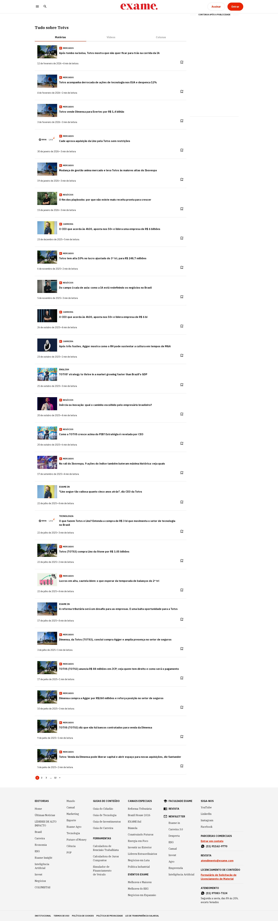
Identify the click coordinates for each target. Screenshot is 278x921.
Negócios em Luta (139, 860)
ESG (37, 851)
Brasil (38, 832)
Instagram (207, 820)
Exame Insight (43, 857)
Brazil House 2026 (139, 815)
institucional (43, 916)
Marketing (73, 813)
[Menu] (37, 7)
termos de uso (61, 916)
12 (55, 778)
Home (38, 808)
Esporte (71, 820)
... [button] (51, 778)
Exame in (174, 822)
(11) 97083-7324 (216, 893)
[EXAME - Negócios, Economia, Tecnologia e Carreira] (139, 7)
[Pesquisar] (45, 7)
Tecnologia (73, 833)
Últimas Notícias (45, 815)
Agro (171, 861)
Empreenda (176, 868)
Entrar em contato (212, 841)
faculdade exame (180, 801)
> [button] (59, 778)
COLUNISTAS (42, 887)
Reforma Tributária (140, 808)
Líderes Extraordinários (142, 853)
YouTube (206, 807)
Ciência (71, 846)
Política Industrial (139, 866)
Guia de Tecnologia (104, 815)
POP (69, 852)
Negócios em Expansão (142, 895)
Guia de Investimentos (107, 821)
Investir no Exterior (140, 847)
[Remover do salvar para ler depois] (182, 62)
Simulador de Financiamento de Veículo (102, 870)
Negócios (40, 880)
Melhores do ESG (138, 888)
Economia (41, 844)
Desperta (174, 835)
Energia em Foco (138, 841)
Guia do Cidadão (103, 808)
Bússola (132, 828)
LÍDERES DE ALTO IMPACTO (45, 823)
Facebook (206, 826)
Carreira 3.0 (176, 829)
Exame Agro (74, 826)
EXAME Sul (134, 821)
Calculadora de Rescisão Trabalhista (106, 848)
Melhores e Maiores (140, 882)
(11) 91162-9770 (216, 846)
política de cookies (83, 916)
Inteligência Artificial (42, 866)
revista (174, 808)
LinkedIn (206, 813)
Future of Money (77, 839)
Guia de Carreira (103, 828)
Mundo (71, 801)
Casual (71, 807)
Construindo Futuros (140, 834)
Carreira (40, 838)
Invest (38, 874)
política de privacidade (109, 916)
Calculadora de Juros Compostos (106, 858)
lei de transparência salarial (142, 916)
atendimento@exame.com (217, 860)
